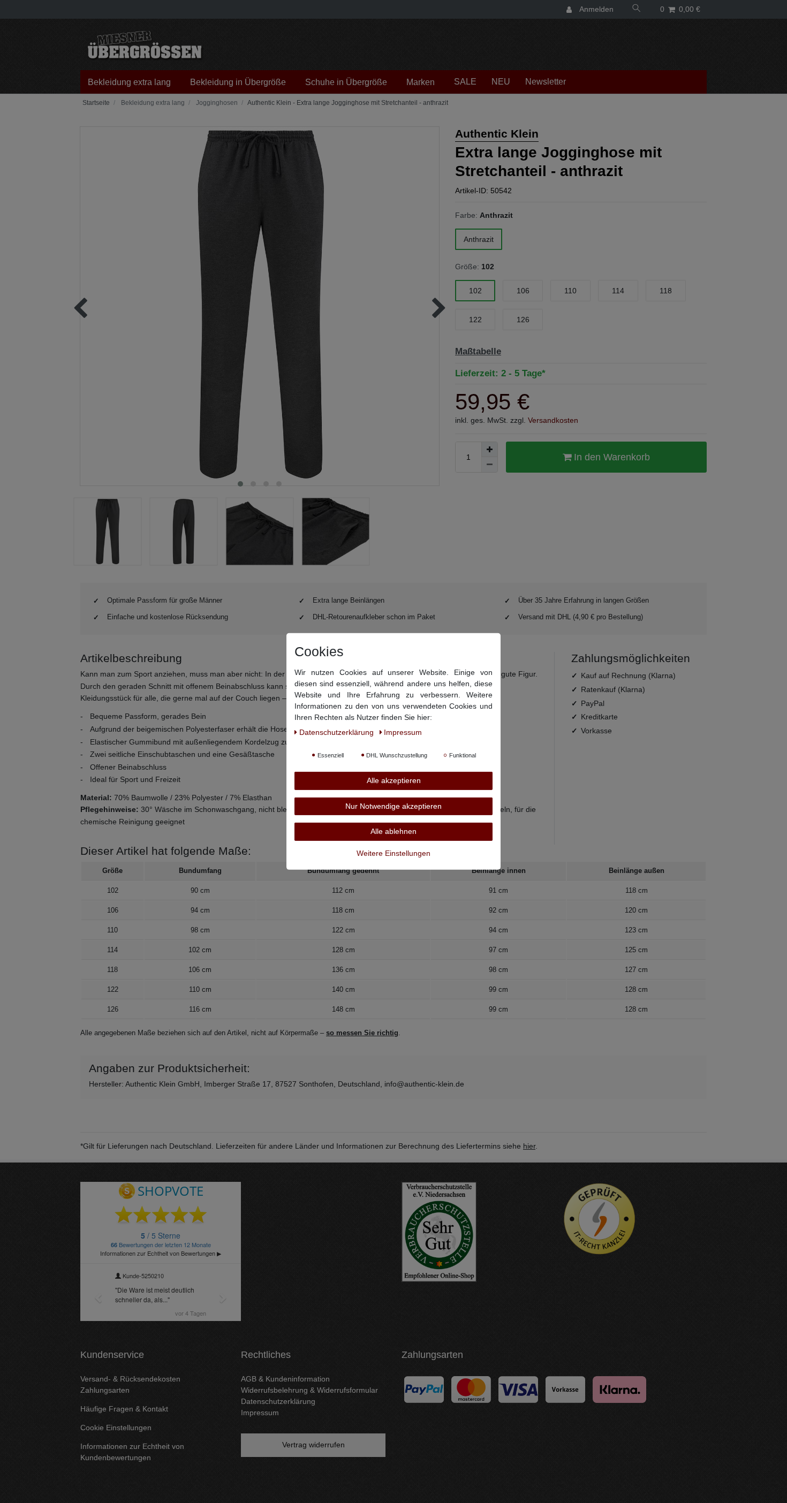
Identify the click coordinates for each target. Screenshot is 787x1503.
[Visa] (518, 1389)
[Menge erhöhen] (489, 449)
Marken (420, 82)
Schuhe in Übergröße (346, 82)
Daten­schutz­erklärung (337, 732)
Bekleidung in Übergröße (238, 82)
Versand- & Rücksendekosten (130, 1379)
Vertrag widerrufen (313, 1444)
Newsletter (545, 81)
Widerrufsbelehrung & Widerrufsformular (309, 1390)
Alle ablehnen (393, 831)
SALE (465, 81)
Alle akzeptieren (394, 780)
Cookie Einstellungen (116, 1427)
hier (529, 1146)
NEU (500, 81)
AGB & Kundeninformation (285, 1379)
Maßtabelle (478, 351)
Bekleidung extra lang (129, 82)
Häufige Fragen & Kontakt (124, 1409)
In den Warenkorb (610, 457)
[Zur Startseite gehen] (95, 103)
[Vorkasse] (565, 1389)
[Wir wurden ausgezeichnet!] (439, 1231)
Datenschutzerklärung (278, 1401)
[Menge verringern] (489, 464)
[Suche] (636, 9)
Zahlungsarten (105, 1390)
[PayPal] (424, 1389)
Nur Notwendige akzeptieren (393, 805)
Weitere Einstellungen (393, 852)
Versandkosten (553, 420)
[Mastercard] (471, 1389)
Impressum (260, 1412)
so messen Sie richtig (362, 1033)
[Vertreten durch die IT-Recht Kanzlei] (599, 1218)
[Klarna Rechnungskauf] (619, 1389)
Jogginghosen (216, 103)
